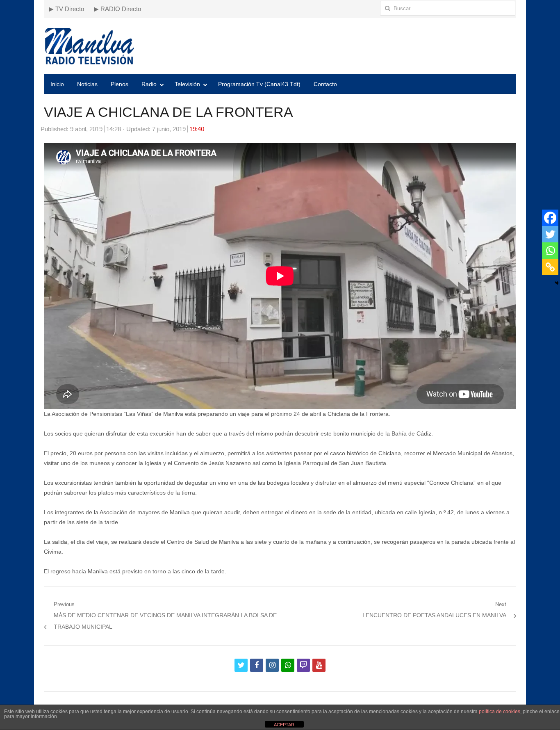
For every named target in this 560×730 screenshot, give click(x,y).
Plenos (119, 84)
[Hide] (556, 283)
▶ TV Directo (66, 8)
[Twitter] (550, 234)
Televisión (187, 84)
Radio (149, 84)
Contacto (325, 84)
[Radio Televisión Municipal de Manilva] (280, 46)
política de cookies (499, 711)
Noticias (87, 84)
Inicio (57, 84)
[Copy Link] (550, 267)
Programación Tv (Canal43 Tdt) (259, 84)
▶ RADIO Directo (117, 8)
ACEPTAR (284, 724)
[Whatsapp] (550, 250)
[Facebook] (550, 218)
